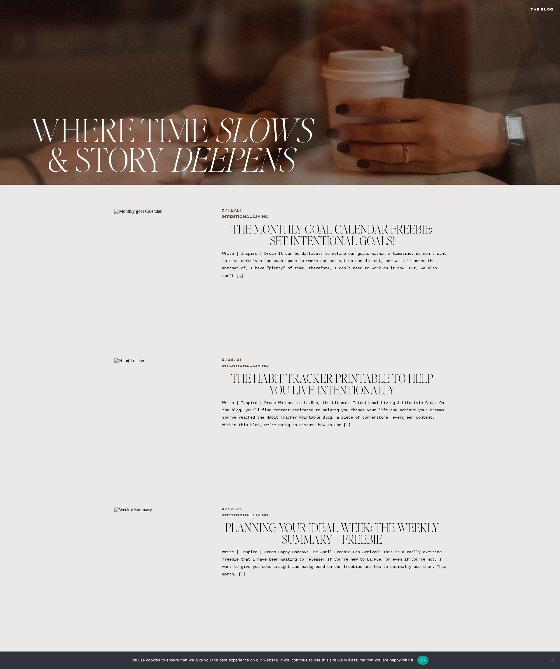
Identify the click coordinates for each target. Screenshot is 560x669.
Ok (423, 660)
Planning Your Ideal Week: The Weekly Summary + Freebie (332, 534)
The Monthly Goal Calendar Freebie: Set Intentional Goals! (332, 235)
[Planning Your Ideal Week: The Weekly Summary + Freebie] (163, 564)
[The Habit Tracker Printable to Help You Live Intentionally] (163, 415)
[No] (553, 660)
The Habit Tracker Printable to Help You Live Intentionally (332, 385)
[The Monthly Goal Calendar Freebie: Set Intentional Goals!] (163, 266)
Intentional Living (245, 217)
